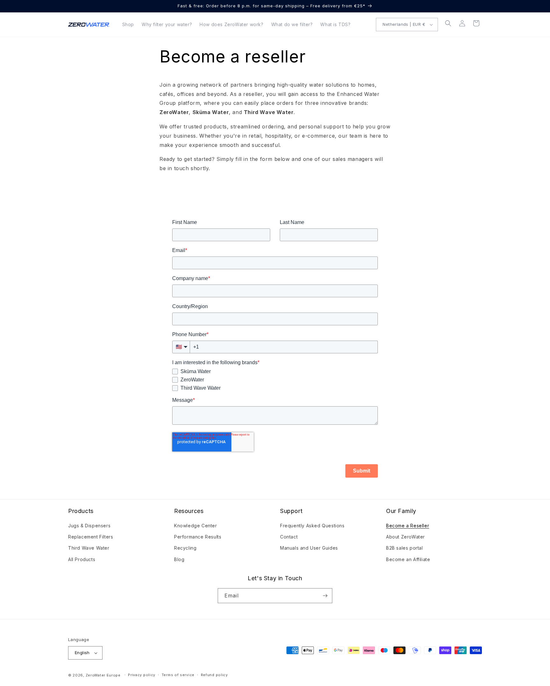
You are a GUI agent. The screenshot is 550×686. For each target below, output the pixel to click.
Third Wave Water (88, 548)
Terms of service (178, 675)
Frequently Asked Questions (312, 525)
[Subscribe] (325, 595)
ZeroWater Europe (103, 675)
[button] (448, 23)
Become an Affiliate (408, 559)
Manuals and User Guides (309, 548)
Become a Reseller (407, 525)
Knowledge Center (195, 525)
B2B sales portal (404, 548)
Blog (179, 559)
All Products (81, 559)
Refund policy (214, 675)
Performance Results (197, 536)
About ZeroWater (405, 536)
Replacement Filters (90, 536)
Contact (289, 536)
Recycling (185, 548)
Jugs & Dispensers (89, 525)
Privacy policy (141, 675)
